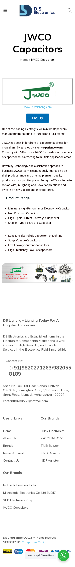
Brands (8, 445)
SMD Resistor (50, 453)
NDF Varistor (50, 460)
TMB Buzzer (50, 445)
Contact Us (11, 460)
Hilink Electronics (53, 431)
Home (7, 431)
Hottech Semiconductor (20, 485)
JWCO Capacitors (15, 507)
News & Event (13, 453)
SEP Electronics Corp (18, 500)
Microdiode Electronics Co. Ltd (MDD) (29, 493)
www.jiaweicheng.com (38, 107)
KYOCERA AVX (52, 438)
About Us (10, 438)
